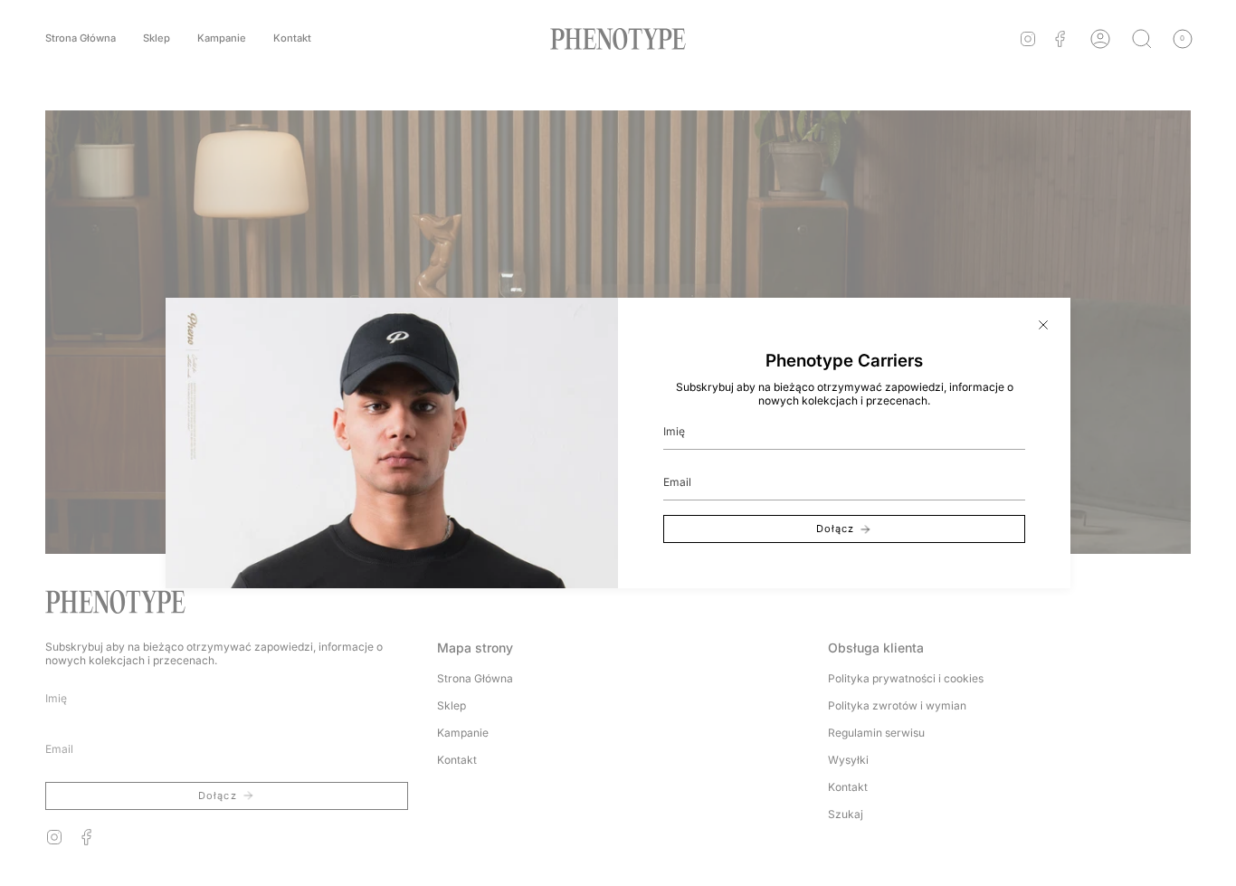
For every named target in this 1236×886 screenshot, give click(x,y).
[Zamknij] (1043, 325)
